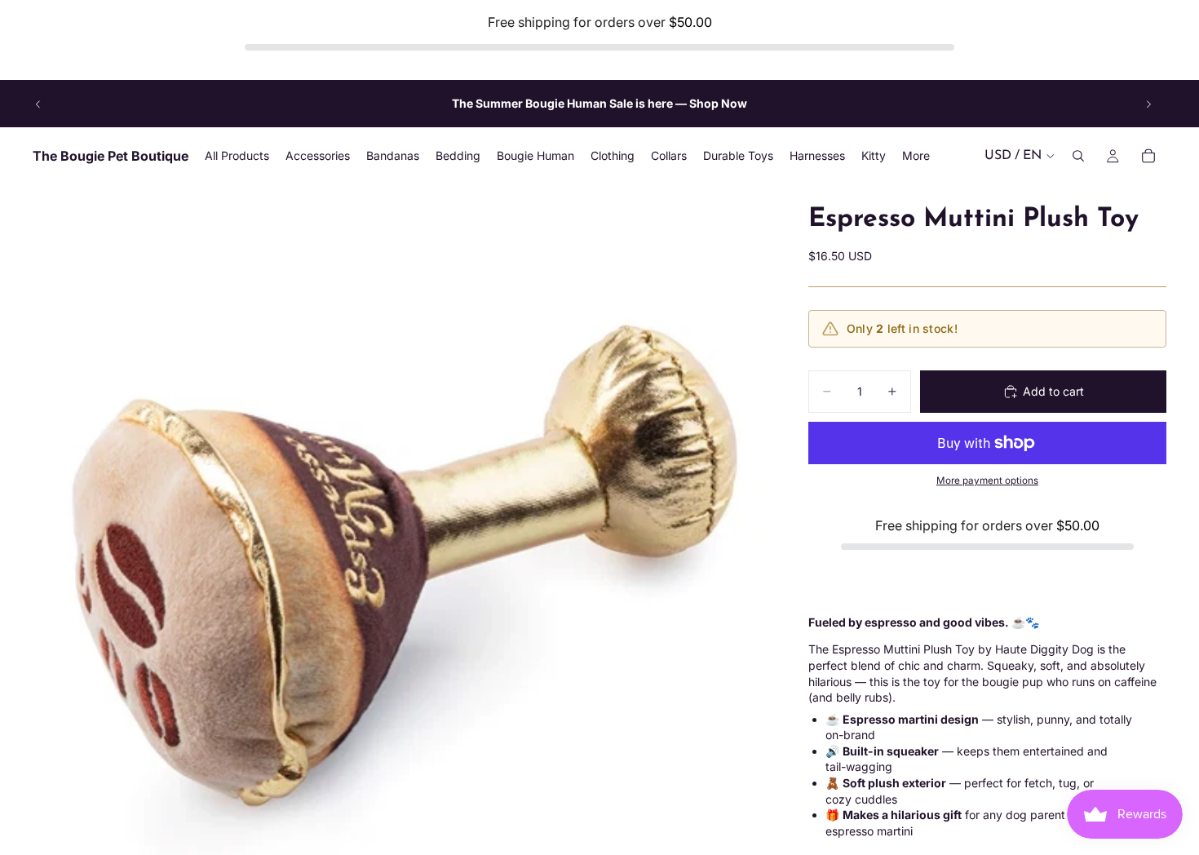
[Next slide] (1148, 104)
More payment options (987, 480)
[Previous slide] (38, 104)
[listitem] (916, 156)
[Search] (1078, 157)
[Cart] (1148, 157)
